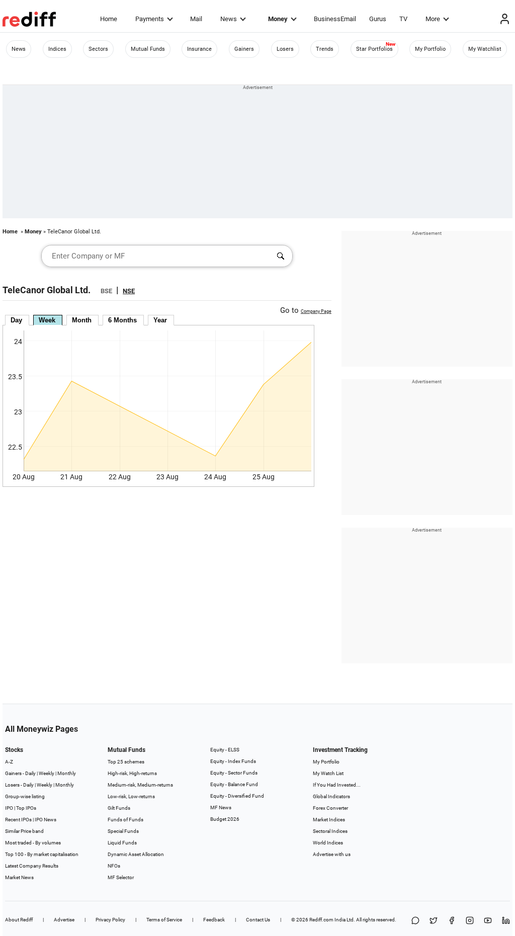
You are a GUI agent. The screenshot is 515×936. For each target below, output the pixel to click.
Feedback (214, 919)
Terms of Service (164, 919)
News (228, 19)
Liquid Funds (122, 842)
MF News (220, 807)
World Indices (328, 842)
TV (403, 19)
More (432, 19)
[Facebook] (452, 921)
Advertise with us (332, 854)
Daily (30, 773)
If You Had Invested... (337, 785)
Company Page (316, 311)
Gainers (244, 49)
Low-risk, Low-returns (131, 796)
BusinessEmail (335, 19)
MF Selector (121, 877)
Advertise (64, 919)
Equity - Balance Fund (234, 784)
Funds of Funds (125, 819)
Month (82, 320)
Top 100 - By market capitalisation (41, 854)
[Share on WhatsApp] (415, 921)
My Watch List (328, 773)
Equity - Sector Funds (234, 773)
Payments (149, 19)
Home (108, 19)
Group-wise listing (25, 796)
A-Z (9, 761)
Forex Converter (330, 808)
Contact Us (258, 919)
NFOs (114, 866)
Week (47, 320)
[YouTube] (488, 921)
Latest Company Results (31, 866)
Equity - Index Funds (233, 761)
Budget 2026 (224, 819)
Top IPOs (26, 808)
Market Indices (329, 819)
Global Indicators (331, 796)
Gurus (377, 19)
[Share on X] (434, 921)
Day (16, 320)
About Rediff (19, 919)
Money (278, 19)
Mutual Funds (148, 49)
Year (160, 320)
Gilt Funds (119, 808)
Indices (57, 49)
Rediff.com (321, 919)
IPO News (45, 819)
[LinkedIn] (506, 921)
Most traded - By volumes (33, 842)
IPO (9, 808)
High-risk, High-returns (132, 773)
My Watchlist (484, 49)
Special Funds (123, 831)
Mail (196, 19)
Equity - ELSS (224, 749)
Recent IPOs (18, 819)
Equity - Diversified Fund (237, 796)
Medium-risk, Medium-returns (140, 785)
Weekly (46, 773)
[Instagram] (470, 921)
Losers (285, 49)
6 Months (122, 320)
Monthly (66, 773)
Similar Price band (24, 831)
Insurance (199, 49)
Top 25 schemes (126, 761)
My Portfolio (430, 49)
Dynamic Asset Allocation (136, 854)
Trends (324, 49)
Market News (19, 877)
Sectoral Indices (330, 831)
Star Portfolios (374, 49)
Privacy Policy (110, 919)
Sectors (98, 49)
